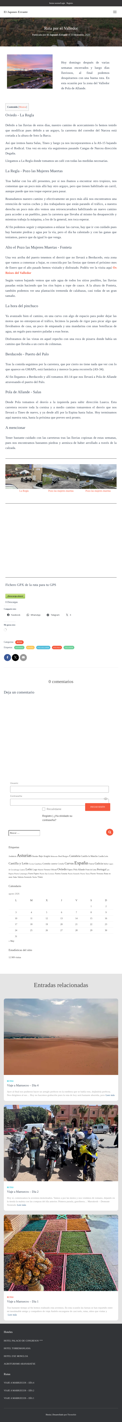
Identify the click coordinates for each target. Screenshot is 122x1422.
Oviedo (62, 869)
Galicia (99, 863)
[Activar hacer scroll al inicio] (116, 1416)
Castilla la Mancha (89, 856)
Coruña (61, 864)
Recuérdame (54, 809)
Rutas (19, 642)
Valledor (69, 647)
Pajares (70, 870)
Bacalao (35, 856)
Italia (106, 864)
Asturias (19, 647)
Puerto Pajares (33, 874)
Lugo (35, 869)
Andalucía (12, 856)
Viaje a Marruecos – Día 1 (23, 1301)
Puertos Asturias (61, 874)
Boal (60, 856)
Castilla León (103, 856)
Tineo (40, 877)
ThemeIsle (71, 1414)
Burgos (65, 856)
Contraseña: (16, 796)
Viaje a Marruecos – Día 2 (23, 1191)
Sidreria (21, 877)
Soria (34, 877)
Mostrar (22, 107)
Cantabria (74, 856)
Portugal (101, 869)
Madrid (40, 870)
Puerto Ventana (96, 874)
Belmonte (54, 856)
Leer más (110, 1095)
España (30, 647)
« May (11, 941)
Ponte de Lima (90, 870)
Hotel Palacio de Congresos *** (23, 1341)
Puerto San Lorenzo (47, 874)
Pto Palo (57, 647)
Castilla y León (18, 863)
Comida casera (49, 863)
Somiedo (28, 877)
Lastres (22, 870)
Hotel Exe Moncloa (16, 1356)
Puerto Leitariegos (21, 874)
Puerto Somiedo (74, 874)
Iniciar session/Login (57, 3)
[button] (9, 479)
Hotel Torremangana (17, 1348)
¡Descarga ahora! (15, 596)
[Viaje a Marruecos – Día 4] (61, 1036)
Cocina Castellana (35, 864)
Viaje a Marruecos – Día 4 (23, 1085)
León (29, 869)
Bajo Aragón (44, 856)
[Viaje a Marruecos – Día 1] (61, 1253)
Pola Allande (43, 647)
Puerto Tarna (85, 874)
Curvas (69, 863)
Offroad (54, 870)
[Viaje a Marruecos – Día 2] (61, 1143)
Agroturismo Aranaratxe (19, 1364)
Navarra (47, 870)
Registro (70, 3)
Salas (15, 877)
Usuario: (14, 783)
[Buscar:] (57, 835)
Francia (91, 864)
